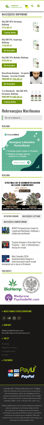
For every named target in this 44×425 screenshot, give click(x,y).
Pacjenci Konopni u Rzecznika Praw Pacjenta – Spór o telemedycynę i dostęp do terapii (26, 245)
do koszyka (9, 50)
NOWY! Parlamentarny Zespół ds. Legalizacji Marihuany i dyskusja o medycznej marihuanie (25, 231)
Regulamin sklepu (9, 347)
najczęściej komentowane (15, 221)
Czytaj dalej (10, 32)
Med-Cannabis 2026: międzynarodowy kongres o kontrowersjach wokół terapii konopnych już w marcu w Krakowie (19, 260)
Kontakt (5, 355)
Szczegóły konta (8, 351)
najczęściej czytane (31, 216)
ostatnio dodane (11, 216)
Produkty (6, 344)
